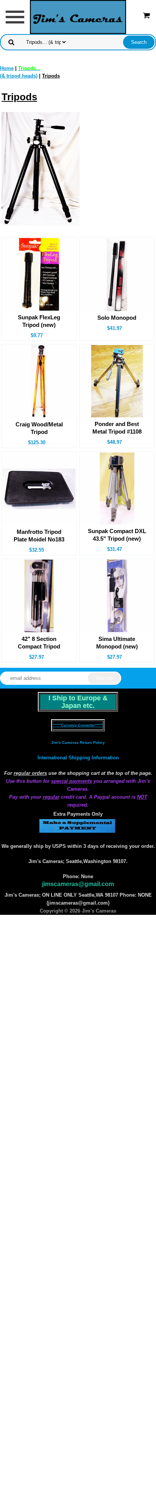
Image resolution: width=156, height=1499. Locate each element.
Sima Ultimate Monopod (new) (117, 643)
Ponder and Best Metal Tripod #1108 (117, 428)
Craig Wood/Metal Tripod (39, 428)
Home (7, 68)
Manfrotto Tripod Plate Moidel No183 (39, 536)
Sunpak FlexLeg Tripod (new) (39, 321)
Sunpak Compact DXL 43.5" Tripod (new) (117, 535)
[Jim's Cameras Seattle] (78, 16)
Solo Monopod (116, 317)
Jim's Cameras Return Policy (78, 742)
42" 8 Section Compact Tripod (39, 643)
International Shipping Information (78, 757)
